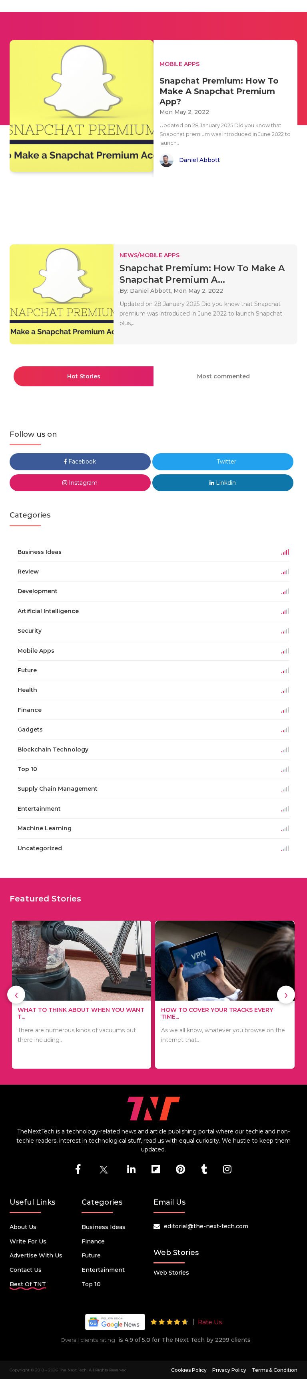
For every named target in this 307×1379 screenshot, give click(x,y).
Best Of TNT (28, 1284)
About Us (23, 1227)
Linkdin (225, 482)
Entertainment (103, 1269)
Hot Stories (83, 376)
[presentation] (16, 995)
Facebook (81, 461)
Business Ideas (104, 1227)
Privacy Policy (229, 1370)
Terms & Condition (274, 1370)
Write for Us (28, 1241)
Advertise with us (36, 1255)
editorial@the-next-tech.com (206, 1226)
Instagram (82, 482)
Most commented (223, 376)
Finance (93, 1241)
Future (91, 1255)
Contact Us (26, 1269)
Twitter (225, 461)
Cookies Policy (189, 1370)
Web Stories (171, 1272)
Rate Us (210, 1322)
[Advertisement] (155, 207)
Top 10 (91, 1284)
